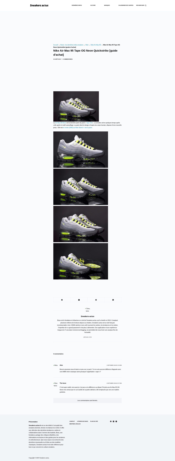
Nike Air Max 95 (96, 45)
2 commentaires (68, 59)
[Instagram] (116, 421)
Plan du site (94, 421)
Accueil (55, 45)
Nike (87, 45)
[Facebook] (61, 300)
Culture (93, 5)
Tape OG (89, 123)
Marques (107, 5)
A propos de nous (82, 421)
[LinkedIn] (113, 300)
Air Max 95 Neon (60, 123)
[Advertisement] (87, 24)
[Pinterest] (96, 300)
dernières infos (77, 5)
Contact (72, 421)
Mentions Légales (75, 424)
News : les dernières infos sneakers (71, 45)
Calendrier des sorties (125, 5)
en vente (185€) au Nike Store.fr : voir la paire (77, 127)
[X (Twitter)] (79, 300)
